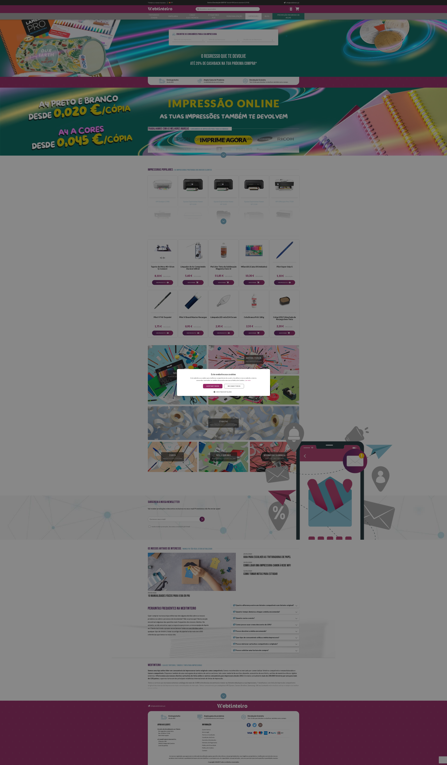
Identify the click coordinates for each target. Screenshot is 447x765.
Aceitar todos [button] (213, 386)
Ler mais (248, 380)
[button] (223, 392)
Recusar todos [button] (234, 386)
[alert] (223, 382)
